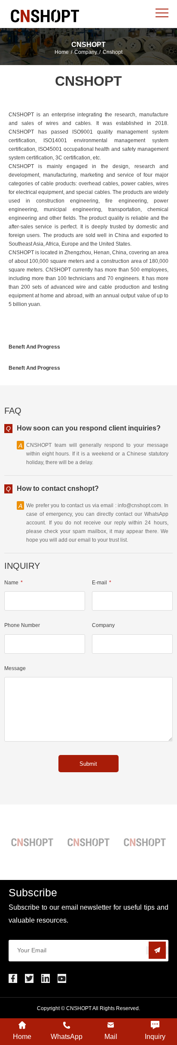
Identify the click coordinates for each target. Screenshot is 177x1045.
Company (85, 52)
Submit (88, 764)
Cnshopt (112, 52)
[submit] (157, 950)
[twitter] (29, 978)
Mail (110, 1036)
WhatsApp (66, 1036)
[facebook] (13, 978)
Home (62, 52)
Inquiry (155, 1036)
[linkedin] (45, 978)
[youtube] (62, 978)
